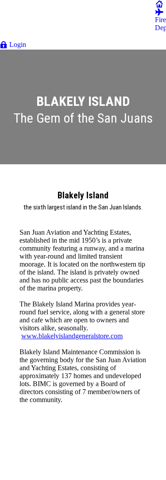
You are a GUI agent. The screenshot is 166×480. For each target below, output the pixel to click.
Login (17, 44)
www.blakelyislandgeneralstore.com (72, 336)
